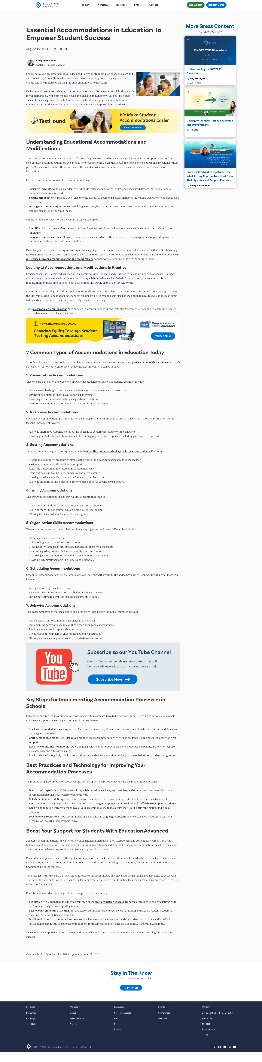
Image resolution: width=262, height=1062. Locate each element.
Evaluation (31, 1012)
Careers (73, 1023)
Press (116, 1023)
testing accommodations (72, 250)
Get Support (195, 4)
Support (206, 1023)
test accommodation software (64, 919)
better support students (161, 803)
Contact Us (207, 1018)
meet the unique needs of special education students (118, 451)
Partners (118, 1029)
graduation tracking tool (59, 910)
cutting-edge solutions (112, 816)
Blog (116, 1018)
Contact (153, 5)
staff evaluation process (109, 901)
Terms (205, 1034)
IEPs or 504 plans (75, 737)
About (73, 1012)
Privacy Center (209, 1029)
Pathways (30, 1018)
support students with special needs (149, 362)
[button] (87, 5)
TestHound (44, 875)
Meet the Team (77, 1018)
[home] (53, 5)
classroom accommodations (50, 309)
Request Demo (216, 4)
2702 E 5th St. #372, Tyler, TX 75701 (218, 1012)
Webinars (162, 1018)
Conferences (164, 1012)
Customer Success (122, 1012)
